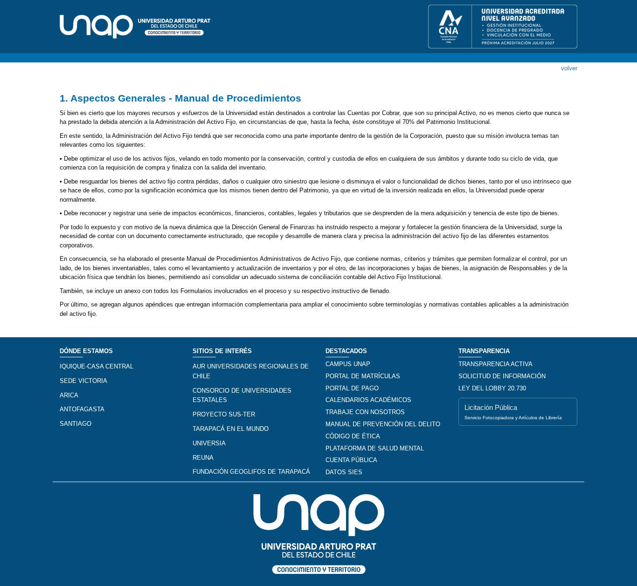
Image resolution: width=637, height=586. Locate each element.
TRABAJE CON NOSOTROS (365, 412)
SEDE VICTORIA (83, 380)
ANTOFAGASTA (82, 409)
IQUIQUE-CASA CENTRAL (96, 366)
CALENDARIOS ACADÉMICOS (368, 399)
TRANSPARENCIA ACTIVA (495, 364)
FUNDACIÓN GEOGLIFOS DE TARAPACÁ (251, 471)
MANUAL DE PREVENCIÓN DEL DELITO (382, 424)
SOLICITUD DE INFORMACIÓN (502, 376)
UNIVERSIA (209, 443)
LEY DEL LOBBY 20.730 (492, 388)
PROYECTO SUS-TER (224, 414)
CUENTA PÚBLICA (351, 460)
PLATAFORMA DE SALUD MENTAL (374, 448)
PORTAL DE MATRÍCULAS (362, 376)
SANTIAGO (75, 423)
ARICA (69, 395)
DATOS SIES (343, 472)
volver (569, 68)
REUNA (203, 457)
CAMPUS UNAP (347, 364)
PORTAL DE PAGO (352, 388)
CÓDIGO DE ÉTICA (352, 436)
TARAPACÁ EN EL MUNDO (231, 428)
